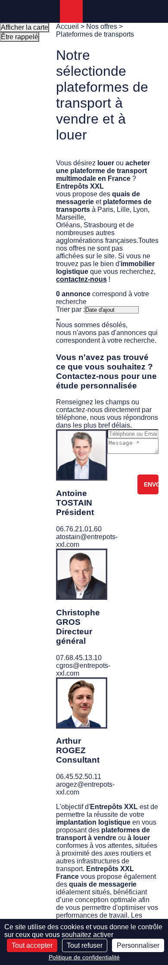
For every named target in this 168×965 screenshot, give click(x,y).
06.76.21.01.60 (79, 529)
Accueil (67, 26)
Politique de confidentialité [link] (84, 957)
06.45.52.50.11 (78, 776)
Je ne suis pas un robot (139, 464)
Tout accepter (32, 945)
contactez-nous (81, 279)
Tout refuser (85, 945)
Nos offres (101, 26)
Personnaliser (138, 945)
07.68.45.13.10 (79, 657)
